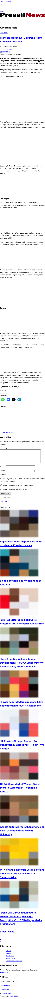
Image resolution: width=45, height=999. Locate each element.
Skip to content (5, 1)
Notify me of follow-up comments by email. (19, 485)
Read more (4, 972)
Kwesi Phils (14, 996)
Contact (9, 953)
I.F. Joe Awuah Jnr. (7, 432)
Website (3, 475)
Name (3, 466)
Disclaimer (10, 956)
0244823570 (5, 985)
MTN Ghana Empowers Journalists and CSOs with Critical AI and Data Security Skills (22, 873)
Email (2, 471)
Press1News (7, 931)
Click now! (4, 33)
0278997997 (5, 990)
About (8, 951)
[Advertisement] (12, 186)
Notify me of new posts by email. (15, 489)
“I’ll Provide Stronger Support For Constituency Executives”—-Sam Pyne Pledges (22, 745)
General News (5, 52)
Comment (4, 448)
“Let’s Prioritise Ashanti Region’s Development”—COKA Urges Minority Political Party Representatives (22, 663)
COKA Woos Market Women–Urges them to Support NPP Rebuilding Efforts (20, 788)
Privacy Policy (11, 958)
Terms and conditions (14, 961)
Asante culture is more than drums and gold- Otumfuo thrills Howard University (22, 830)
